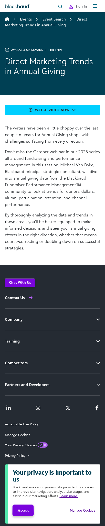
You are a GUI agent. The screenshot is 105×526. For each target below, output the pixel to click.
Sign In (81, 6)
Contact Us (15, 297)
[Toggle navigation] (95, 6)
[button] (52, 110)
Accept (23, 510)
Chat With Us (20, 282)
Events (26, 19)
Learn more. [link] (69, 496)
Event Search (54, 19)
